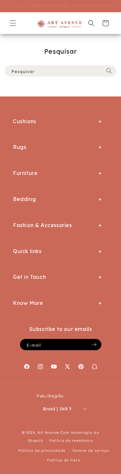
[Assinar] (94, 344)
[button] (13, 23)
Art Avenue (48, 432)
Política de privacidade (42, 450)
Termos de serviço (90, 450)
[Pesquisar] (109, 70)
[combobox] (60, 71)
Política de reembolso (71, 440)
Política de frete (63, 460)
